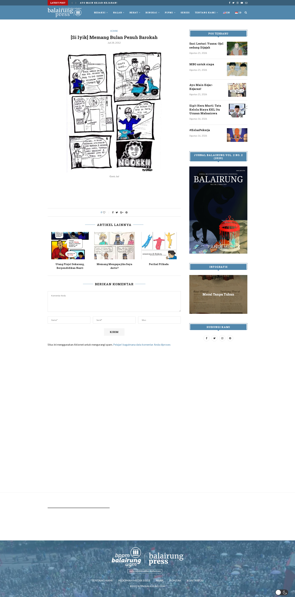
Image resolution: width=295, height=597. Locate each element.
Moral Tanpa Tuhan (218, 294)
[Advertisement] (114, 195)
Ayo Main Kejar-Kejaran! (79, 264)
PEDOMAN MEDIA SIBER (134, 580)
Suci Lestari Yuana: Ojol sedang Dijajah (206, 45)
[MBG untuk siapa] (237, 69)
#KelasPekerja (199, 130)
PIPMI (169, 12)
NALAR (117, 12)
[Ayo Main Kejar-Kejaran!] (78, 245)
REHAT (133, 12)
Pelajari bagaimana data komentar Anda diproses (142, 344)
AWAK (160, 580)
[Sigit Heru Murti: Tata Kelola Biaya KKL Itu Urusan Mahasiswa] (237, 110)
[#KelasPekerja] (237, 135)
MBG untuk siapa (201, 64)
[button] (281, 592)
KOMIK (114, 31)
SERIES (185, 12)
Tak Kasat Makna (167, 264)
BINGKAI (151, 12)
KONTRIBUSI (195, 580)
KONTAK (175, 580)
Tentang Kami (205, 12)
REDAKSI (100, 12)
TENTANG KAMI (102, 580)
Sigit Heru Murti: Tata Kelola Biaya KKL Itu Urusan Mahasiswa (205, 109)
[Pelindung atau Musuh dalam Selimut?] (123, 245)
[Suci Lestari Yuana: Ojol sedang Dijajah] (237, 48)
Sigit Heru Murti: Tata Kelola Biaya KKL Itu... (113, 2)
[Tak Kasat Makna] (167, 245)
